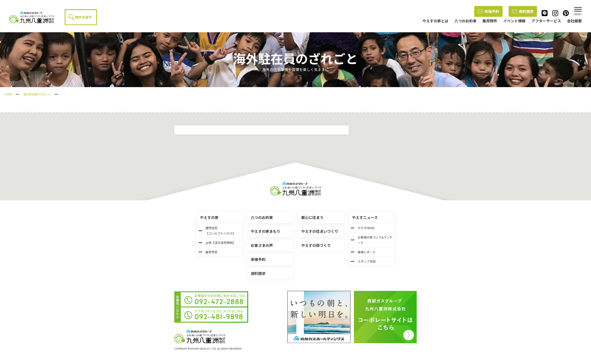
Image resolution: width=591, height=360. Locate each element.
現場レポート (367, 252)
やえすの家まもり (265, 231)
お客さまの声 (262, 245)
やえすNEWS (366, 228)
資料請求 (526, 11)
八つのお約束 (262, 217)
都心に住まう (312, 217)
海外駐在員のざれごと (37, 94)
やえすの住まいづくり (319, 231)
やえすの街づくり (316, 245)
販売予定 (211, 252)
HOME (8, 94)
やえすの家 (209, 217)
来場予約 (491, 11)
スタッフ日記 (367, 261)
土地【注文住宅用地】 (220, 242)
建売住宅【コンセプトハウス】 (220, 230)
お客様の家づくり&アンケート (375, 240)
